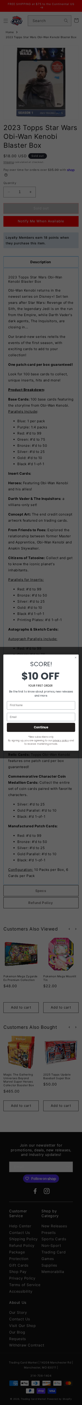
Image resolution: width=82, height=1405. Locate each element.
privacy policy (61, 740)
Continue (41, 727)
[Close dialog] (75, 657)
